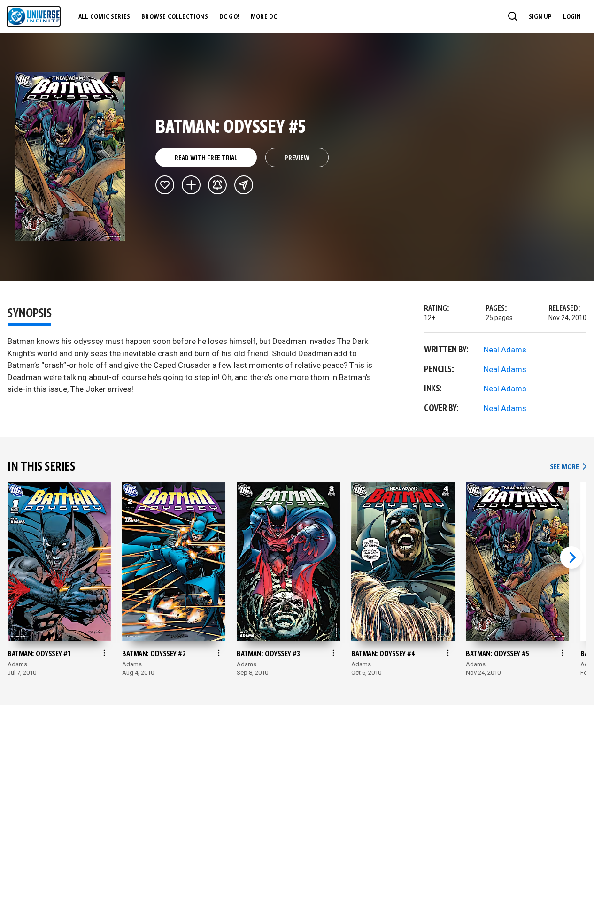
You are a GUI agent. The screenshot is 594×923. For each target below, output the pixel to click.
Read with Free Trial (206, 158)
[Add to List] (191, 184)
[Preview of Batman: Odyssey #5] (70, 156)
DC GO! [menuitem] (229, 17)
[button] (512, 16)
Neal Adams (505, 349)
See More (568, 467)
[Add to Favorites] (164, 184)
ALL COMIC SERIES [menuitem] (104, 17)
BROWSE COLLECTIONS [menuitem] (174, 17)
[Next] (571, 557)
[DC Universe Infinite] (34, 16)
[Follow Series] (217, 184)
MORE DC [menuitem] (264, 17)
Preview (297, 158)
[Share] (243, 184)
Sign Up (540, 17)
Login (572, 17)
